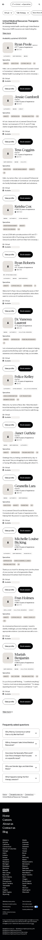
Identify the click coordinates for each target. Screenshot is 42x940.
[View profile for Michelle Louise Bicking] (8, 542)
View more (7, 33)
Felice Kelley (24, 376)
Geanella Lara (25, 486)
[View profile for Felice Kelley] (8, 380)
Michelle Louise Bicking (27, 540)
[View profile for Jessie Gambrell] (8, 100)
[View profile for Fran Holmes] (8, 601)
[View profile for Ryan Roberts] (8, 266)
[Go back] (3, 4)
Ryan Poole (23, 44)
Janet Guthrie (25, 433)
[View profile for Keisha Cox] (8, 210)
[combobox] (8, 13)
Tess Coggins (24, 150)
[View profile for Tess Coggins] (8, 153)
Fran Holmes (24, 598)
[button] (8, 13)
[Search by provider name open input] (39, 4)
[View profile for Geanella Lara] (8, 489)
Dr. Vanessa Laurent (23, 321)
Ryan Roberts (25, 263)
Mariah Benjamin (22, 656)
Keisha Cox (23, 206)
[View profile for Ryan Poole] (8, 47)
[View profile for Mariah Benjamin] (8, 658)
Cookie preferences (27, 909)
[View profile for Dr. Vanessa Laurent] (8, 322)
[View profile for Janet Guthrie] (8, 436)
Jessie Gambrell (27, 97)
